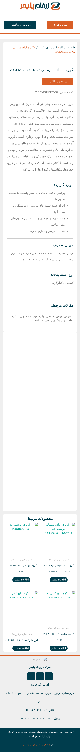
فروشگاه (64, 47)
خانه (73, 47)
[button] (40, 14)
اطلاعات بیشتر (58, 579)
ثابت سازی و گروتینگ (47, 47)
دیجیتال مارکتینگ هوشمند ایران (36, 745)
